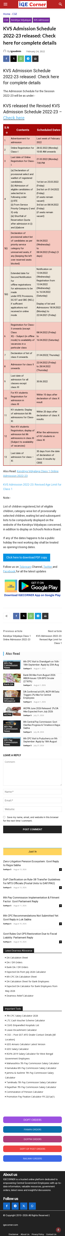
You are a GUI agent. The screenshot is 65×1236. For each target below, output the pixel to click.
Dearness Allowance (9, 699)
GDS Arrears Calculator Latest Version (25, 1044)
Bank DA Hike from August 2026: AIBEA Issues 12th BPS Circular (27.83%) (39, 678)
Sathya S (27, 668)
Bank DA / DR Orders (17, 967)
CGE (14, 14)
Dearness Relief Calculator (19, 995)
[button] (5, 4)
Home (6, 14)
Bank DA (8, 684)
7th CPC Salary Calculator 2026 (22, 1015)
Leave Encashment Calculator (21, 1029)
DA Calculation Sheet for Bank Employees (27, 981)
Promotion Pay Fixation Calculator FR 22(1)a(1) (30, 1096)
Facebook (9, 571)
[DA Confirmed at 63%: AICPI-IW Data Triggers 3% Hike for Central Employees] (12, 694)
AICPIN (7, 714)
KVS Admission (41, 19)
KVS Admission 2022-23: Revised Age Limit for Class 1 (49, 640)
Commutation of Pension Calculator (24, 1091)
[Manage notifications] (58, 1229)
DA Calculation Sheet (17, 957)
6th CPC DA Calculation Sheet (21, 976)
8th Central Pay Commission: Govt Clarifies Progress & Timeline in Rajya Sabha (41, 725)
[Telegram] (28, 59)
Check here (13, 117)
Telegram (25, 566)
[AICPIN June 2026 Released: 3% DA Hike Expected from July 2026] (12, 711)
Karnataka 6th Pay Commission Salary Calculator (31, 1068)
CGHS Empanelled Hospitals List (22, 1025)
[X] (13, 59)
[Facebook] (6, 59)
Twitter (47, 566)
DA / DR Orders (14, 962)
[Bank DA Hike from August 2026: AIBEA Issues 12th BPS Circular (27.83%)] (12, 678)
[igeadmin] (5, 51)
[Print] (35, 59)
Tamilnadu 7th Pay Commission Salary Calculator (31, 1082)
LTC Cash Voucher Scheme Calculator (25, 1020)
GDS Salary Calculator (17, 1048)
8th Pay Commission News (11, 665)
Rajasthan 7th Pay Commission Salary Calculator (31, 1087)
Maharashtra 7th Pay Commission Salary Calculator (32, 1063)
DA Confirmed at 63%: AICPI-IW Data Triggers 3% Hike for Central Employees (41, 694)
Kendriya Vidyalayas (21, 19)
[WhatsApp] (21, 59)
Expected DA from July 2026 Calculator (26, 971)
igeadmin (15, 51)
